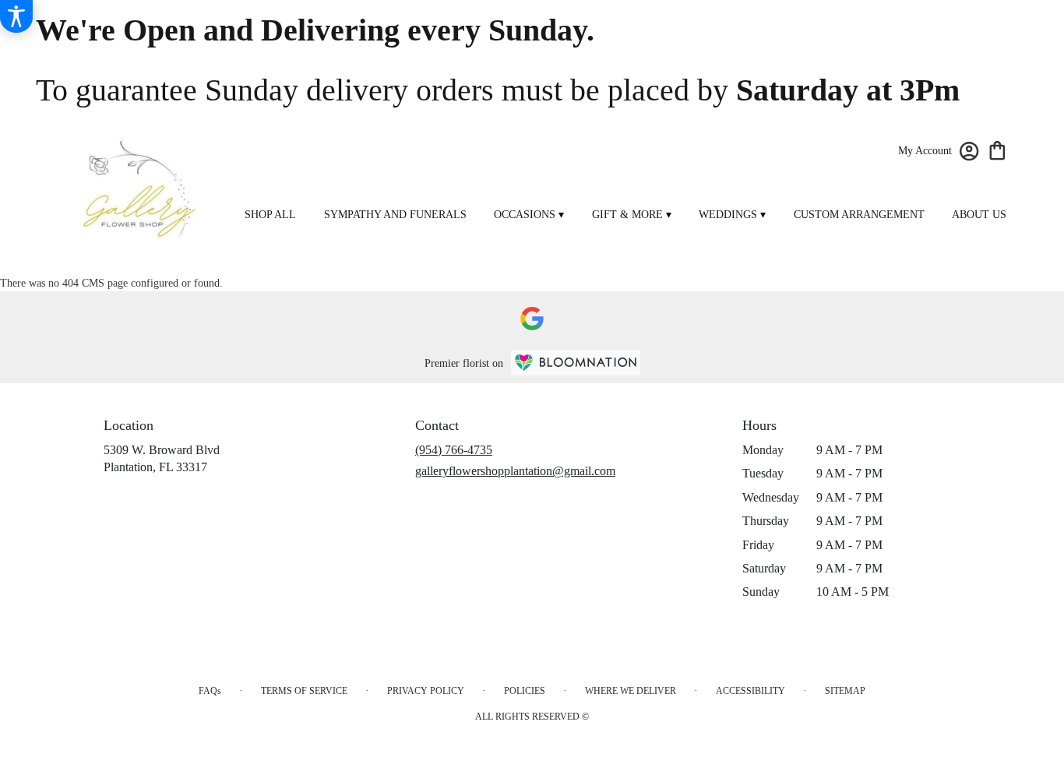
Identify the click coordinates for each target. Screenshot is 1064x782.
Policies (524, 690)
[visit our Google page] (532, 318)
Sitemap (845, 690)
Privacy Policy (425, 690)
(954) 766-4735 (453, 449)
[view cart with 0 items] (997, 149)
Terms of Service (304, 690)
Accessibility (750, 690)
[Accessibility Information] (16, 16)
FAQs (210, 690)
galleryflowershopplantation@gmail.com (515, 470)
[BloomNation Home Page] (575, 362)
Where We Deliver (630, 690)
